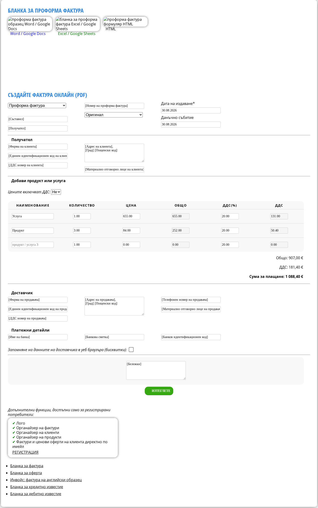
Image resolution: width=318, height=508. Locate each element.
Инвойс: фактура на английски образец (46, 479)
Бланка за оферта (26, 472)
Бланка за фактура (26, 465)
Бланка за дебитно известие (35, 493)
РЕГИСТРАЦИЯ (25, 452)
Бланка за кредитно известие (36, 486)
